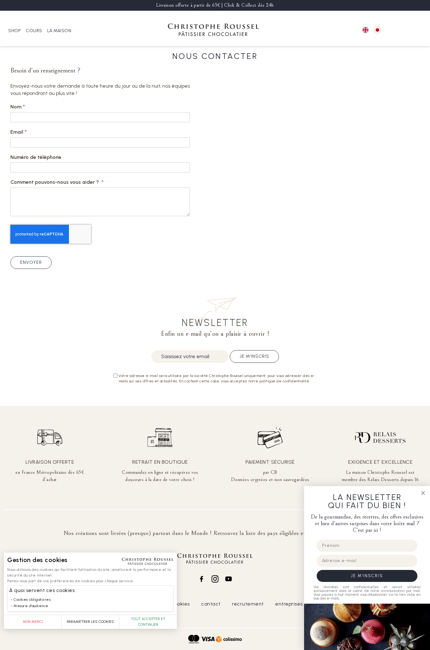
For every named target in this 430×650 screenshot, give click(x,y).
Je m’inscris (254, 356)
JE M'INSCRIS (367, 575)
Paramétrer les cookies (90, 621)
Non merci (33, 621)
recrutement (248, 604)
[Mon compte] (405, 30)
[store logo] (213, 30)
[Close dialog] (423, 493)
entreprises (289, 604)
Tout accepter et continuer (148, 622)
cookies (180, 604)
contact (211, 604)
